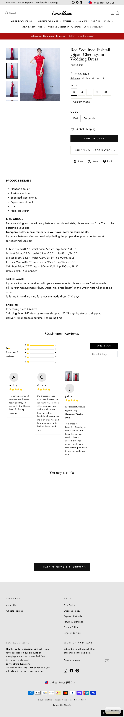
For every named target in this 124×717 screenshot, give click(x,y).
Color (75, 111)
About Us (11, 605)
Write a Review (104, 345)
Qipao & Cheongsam (22, 20)
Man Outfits (82, 20)
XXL (106, 92)
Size (73, 85)
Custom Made (81, 102)
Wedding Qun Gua (48, 20)
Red (75, 118)
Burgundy (89, 118)
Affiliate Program (15, 610)
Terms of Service (72, 633)
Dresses (67, 20)
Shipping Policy (72, 610)
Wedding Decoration (58, 26)
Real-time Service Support (19, 2)
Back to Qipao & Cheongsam (64, 567)
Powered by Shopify (62, 705)
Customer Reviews (93, 26)
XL (97, 92)
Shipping (75, 78)
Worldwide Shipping (47, 2)
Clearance (76, 26)
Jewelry (107, 20)
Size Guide (69, 605)
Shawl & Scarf (28, 26)
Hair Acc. (96, 20)
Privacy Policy (71, 627)
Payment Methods (73, 616)
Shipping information (94, 150)
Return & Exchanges (74, 621)
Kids (40, 26)
